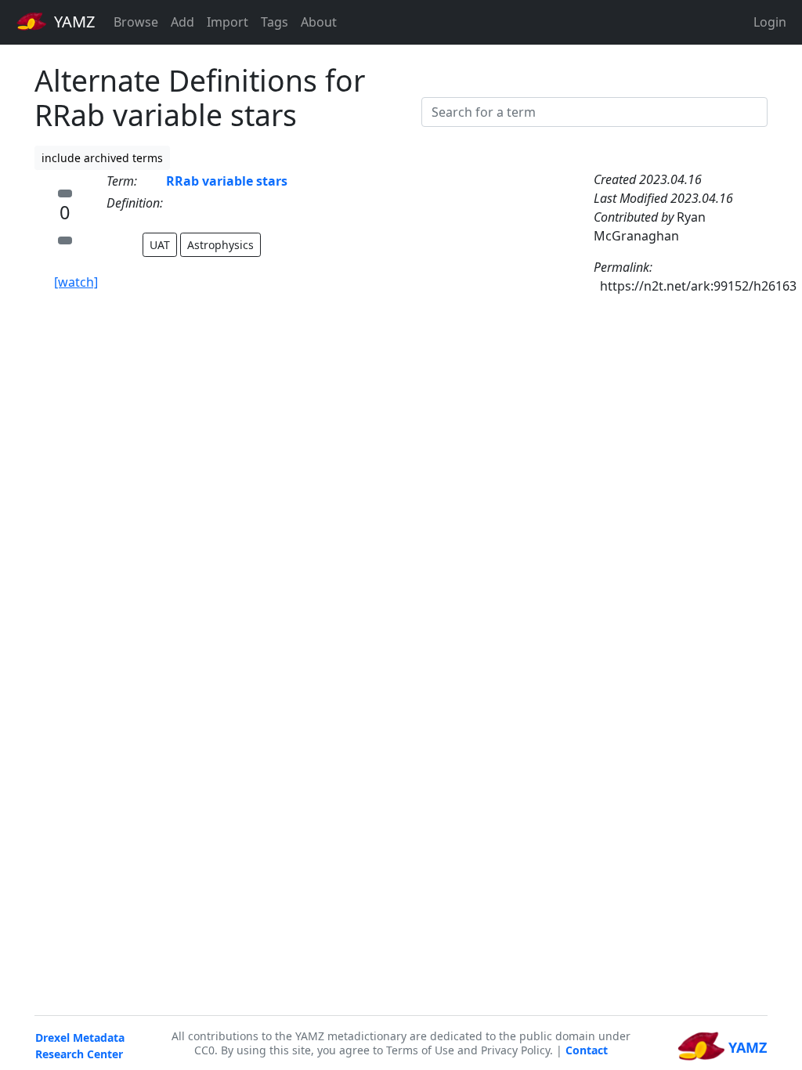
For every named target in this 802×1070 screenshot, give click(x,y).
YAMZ (72, 21)
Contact (586, 1050)
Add (182, 22)
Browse (136, 22)
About (319, 22)
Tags (274, 22)
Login (769, 22)
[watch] (76, 282)
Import (227, 22)
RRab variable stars (226, 181)
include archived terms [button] (102, 157)
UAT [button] (160, 244)
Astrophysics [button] (220, 244)
